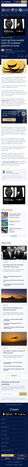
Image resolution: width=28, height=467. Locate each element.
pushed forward (5, 100)
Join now (9, 119)
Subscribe (23, 394)
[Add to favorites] (22, 56)
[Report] (19, 56)
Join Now (24, 1)
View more (14, 375)
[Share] (26, 56)
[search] (25, 5)
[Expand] (25, 172)
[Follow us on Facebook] (15, 462)
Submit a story (20, 458)
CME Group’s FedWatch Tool (10, 161)
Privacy (16, 464)
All (3, 5)
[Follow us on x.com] (19, 462)
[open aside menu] (2, 2)
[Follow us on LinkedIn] (17, 462)
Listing (17, 1)
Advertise (7, 458)
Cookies (20, 464)
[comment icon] (6, 56)
